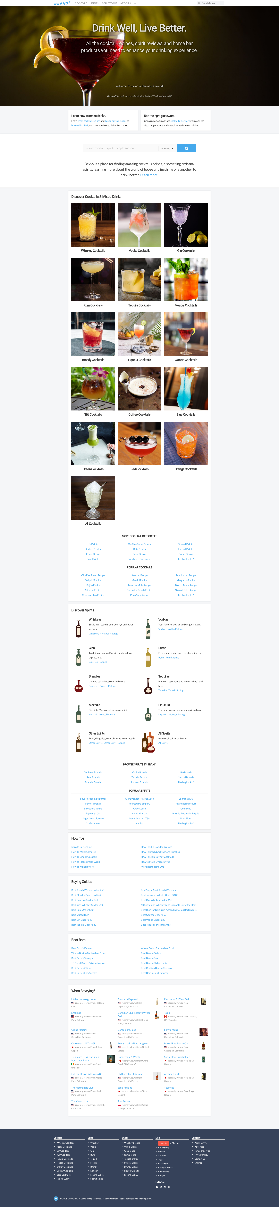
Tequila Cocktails (65, 1158)
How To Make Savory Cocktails (157, 856)
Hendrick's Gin (139, 813)
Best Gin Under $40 (81, 919)
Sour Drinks (93, 558)
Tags (160, 1159)
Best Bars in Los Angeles (84, 972)
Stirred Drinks (185, 544)
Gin (92, 1150)
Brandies (93, 686)
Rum (92, 1154)
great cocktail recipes (88, 120)
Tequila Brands (139, 777)
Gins (91, 661)
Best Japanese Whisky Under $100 (159, 895)
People (161, 1151)
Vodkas (162, 629)
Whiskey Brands (93, 772)
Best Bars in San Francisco (154, 972)
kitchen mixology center (84, 999)
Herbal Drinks (185, 549)
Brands (125, 1138)
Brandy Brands (93, 782)
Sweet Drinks (186, 554)
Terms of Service (202, 1150)
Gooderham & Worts (129, 1056)
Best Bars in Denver (81, 948)
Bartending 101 (165, 1171)
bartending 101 (79, 125)
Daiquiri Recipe (93, 580)
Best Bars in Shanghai (82, 958)
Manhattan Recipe (186, 575)
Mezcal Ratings (107, 714)
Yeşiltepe (169, 1087)
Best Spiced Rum (80, 914)
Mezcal (93, 1162)
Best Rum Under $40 (82, 909)
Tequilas (162, 690)
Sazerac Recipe (139, 575)
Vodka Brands (139, 772)
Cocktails (81, 3)
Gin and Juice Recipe (186, 590)
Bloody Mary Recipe (186, 585)
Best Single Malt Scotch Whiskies (158, 890)
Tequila (93, 1158)
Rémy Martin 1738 (139, 818)
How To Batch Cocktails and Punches (160, 851)
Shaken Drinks (93, 549)
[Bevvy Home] (61, 3)
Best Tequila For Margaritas (155, 924)
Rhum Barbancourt (186, 803)
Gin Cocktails (63, 1150)
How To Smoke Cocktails (84, 856)
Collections (109, 3)
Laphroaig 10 (186, 798)
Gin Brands (186, 772)
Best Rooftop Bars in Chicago (156, 967)
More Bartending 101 (152, 866)
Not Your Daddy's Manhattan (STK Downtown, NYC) (148, 96)
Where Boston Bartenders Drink (88, 953)
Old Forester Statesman (130, 1073)
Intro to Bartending (81, 846)
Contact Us (200, 1158)
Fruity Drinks (93, 554)
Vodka (93, 1146)
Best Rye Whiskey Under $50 (156, 899)
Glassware (163, 1163)
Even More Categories (139, 558)
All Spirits (163, 742)
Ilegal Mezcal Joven (93, 818)
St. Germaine (93, 823)
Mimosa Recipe (93, 590)
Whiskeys (94, 633)
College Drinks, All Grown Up (86, 1073)
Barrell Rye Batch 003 (176, 1043)
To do (167, 1012)
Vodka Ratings (175, 629)
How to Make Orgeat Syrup (155, 861)
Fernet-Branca (93, 803)
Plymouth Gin (93, 813)
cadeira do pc (125, 1087)
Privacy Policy (201, 1154)
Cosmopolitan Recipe (93, 595)
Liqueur (94, 1170)
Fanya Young (171, 1029)
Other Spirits (95, 742)
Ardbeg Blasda (172, 1073)
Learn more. (149, 175)
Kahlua (139, 823)
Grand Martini (79, 1029)
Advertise (199, 1146)
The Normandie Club (82, 1087)
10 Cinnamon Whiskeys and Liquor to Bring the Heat (168, 904)
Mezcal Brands (186, 777)
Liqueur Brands (139, 782)
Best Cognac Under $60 (153, 914)
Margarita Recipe (186, 580)
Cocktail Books (165, 1167)
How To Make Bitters (82, 866)
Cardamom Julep (127, 1029)
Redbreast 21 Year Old (176, 999)
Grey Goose (139, 808)
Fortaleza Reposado (128, 999)
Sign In (175, 1143)
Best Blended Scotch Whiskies (87, 895)
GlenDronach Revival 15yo (139, 798)
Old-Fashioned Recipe (93, 575)
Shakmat (76, 1012)
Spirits (95, 3)
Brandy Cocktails (65, 1166)
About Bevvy (201, 1142)
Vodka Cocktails (64, 1146)
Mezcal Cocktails (65, 1162)
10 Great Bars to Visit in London (88, 963)
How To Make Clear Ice (83, 851)
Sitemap (198, 1162)
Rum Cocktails (63, 1154)
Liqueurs (163, 714)
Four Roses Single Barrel (93, 798)
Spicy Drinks (139, 554)
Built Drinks (139, 549)
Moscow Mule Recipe (139, 585)
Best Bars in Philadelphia (154, 963)
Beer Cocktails (64, 1174)
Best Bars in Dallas (151, 953)
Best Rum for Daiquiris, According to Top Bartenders (168, 909)
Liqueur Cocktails (65, 1170)
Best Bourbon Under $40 (84, 899)
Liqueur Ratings (177, 714)
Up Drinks (93, 544)
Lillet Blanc (186, 818)
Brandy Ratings (108, 686)
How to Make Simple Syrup (85, 861)
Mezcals (93, 714)
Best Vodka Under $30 (153, 919)
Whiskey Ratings (109, 633)
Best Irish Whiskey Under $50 (87, 904)
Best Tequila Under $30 (83, 924)
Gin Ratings (101, 661)
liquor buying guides (115, 120)
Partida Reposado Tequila (186, 813)
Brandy (93, 1166)
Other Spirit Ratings (114, 742)
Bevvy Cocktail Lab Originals (133, 1043)
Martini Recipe (139, 580)
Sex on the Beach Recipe (139, 590)
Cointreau (185, 808)
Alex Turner (124, 1101)
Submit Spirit (96, 1178)
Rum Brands (93, 777)
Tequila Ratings (176, 690)
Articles (125, 3)
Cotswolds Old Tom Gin (83, 1043)
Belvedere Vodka (93, 808)
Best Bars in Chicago (82, 967)
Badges (161, 1175)
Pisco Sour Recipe (139, 595)
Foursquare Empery (139, 803)
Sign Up (164, 1143)
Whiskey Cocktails (65, 1142)
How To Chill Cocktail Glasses (156, 846)
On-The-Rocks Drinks (139, 544)
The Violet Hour (79, 1101)
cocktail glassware (180, 120)
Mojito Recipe (93, 585)
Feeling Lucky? (186, 558)
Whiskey (94, 1142)
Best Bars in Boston (151, 958)
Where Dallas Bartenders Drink (158, 948)
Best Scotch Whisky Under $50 (87, 890)
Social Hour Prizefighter (177, 1056)
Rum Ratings (172, 657)
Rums (161, 657)
